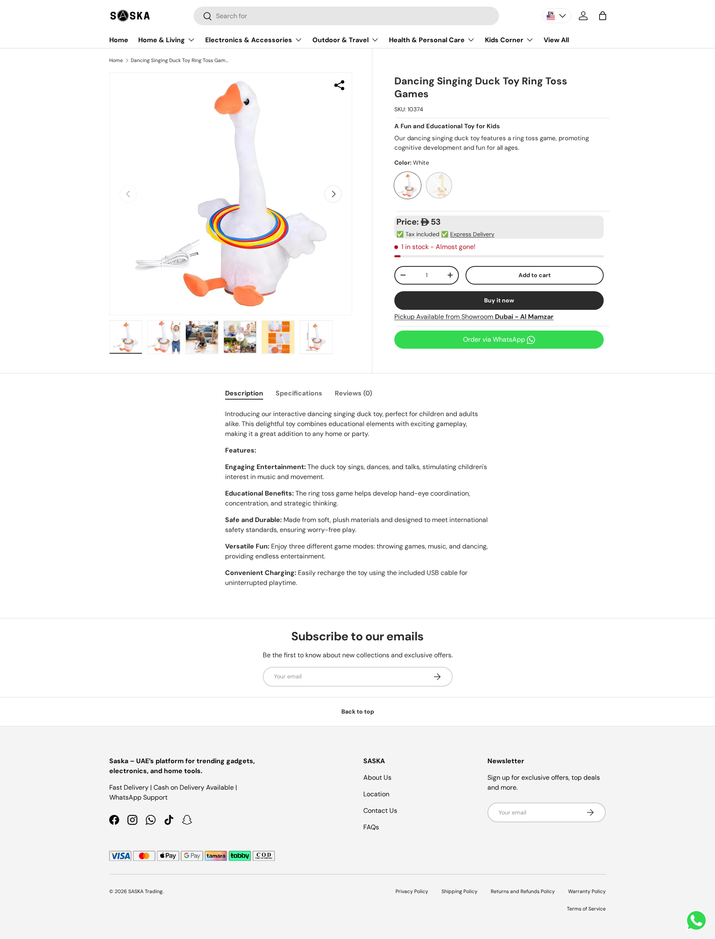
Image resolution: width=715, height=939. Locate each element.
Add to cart (534, 275)
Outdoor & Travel (340, 40)
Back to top (357, 711)
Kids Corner (504, 40)
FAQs (371, 827)
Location (376, 794)
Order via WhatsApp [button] (495, 339)
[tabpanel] (357, 498)
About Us (377, 777)
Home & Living (161, 40)
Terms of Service (586, 908)
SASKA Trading (145, 891)
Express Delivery (472, 234)
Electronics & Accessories (248, 40)
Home (118, 40)
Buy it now (499, 300)
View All (556, 40)
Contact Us (380, 810)
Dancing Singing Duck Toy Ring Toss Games (180, 60)
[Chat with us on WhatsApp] (696, 920)
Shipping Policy (459, 891)
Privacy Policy (412, 891)
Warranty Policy (587, 891)
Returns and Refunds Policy (523, 891)
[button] (602, 16)
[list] (231, 194)
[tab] (244, 393)
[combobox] (346, 16)
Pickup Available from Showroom (474, 316)
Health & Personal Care (427, 40)
